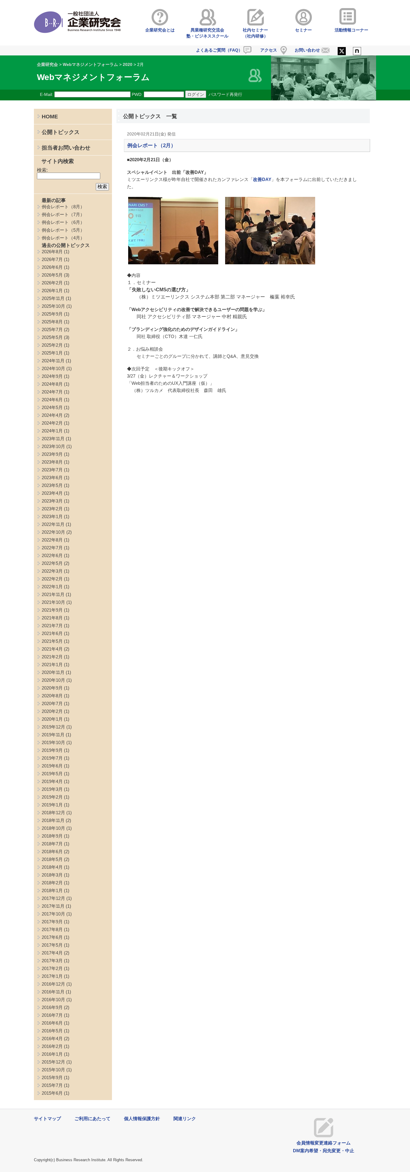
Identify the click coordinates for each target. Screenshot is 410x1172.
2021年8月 (52, 617)
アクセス (268, 50)
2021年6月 (52, 633)
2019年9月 (52, 750)
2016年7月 (52, 1015)
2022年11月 (53, 524)
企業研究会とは (160, 30)
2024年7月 (52, 391)
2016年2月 (52, 1046)
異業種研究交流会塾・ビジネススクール (207, 33)
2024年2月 (52, 423)
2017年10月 (53, 913)
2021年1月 (52, 664)
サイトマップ (47, 1118)
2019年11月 (53, 734)
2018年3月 (52, 874)
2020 (127, 64)
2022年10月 (53, 532)
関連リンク (184, 1118)
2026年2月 (52, 282)
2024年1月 (52, 430)
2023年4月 (52, 493)
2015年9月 (52, 1077)
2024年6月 (52, 399)
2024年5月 (52, 407)
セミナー (303, 30)
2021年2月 (52, 656)
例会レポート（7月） (63, 214)
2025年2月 (52, 345)
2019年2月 (52, 797)
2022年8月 (52, 539)
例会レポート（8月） (63, 206)
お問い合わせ (307, 50)
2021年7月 (52, 625)
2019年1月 (52, 804)
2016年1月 (52, 1054)
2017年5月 (52, 945)
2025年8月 (52, 321)
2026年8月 (52, 251)
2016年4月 (52, 1038)
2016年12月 (53, 984)
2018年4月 (52, 867)
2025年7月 (52, 329)
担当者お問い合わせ (66, 148)
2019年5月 (52, 773)
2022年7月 (52, 547)
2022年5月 (52, 563)
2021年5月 (52, 641)
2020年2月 (52, 711)
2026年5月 (52, 274)
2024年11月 (53, 360)
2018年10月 (53, 828)
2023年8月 (52, 461)
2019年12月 (53, 726)
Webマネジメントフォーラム (90, 64)
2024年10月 (53, 368)
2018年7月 (52, 843)
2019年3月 (52, 789)
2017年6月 (52, 937)
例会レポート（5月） (63, 230)
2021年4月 (52, 648)
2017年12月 (53, 898)
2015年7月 (52, 1085)
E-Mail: (46, 94)
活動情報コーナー (351, 30)
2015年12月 (53, 1061)
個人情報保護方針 (142, 1118)
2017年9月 (52, 921)
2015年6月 (52, 1093)
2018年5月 (52, 859)
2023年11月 (53, 438)
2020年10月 (53, 680)
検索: (42, 170)
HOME (50, 117)
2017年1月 (52, 976)
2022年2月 (52, 578)
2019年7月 (52, 758)
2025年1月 (52, 352)
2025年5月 (52, 337)
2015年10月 (53, 1069)
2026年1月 (52, 290)
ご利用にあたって (92, 1118)
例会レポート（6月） (63, 222)
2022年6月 (52, 555)
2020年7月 (52, 703)
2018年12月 (53, 812)
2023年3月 (52, 500)
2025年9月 (52, 313)
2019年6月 (52, 765)
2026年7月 (52, 259)
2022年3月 (52, 571)
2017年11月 (53, 906)
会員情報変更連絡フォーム (324, 1142)
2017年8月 (52, 929)
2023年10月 (53, 446)
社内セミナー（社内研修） (255, 33)
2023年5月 (52, 485)
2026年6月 (52, 267)
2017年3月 (52, 960)
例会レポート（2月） (151, 145)
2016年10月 (53, 999)
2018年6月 (52, 851)
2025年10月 (53, 306)
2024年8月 (52, 384)
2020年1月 (52, 719)
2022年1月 (52, 586)
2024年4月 (52, 415)
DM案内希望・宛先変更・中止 (323, 1150)
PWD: (137, 94)
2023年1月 (52, 516)
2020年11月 (53, 672)
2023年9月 (52, 454)
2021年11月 (53, 594)
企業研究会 (47, 64)
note (357, 51)
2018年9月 (52, 835)
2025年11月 (53, 298)
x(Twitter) (342, 51)
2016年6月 (52, 1022)
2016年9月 (52, 1007)
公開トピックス (61, 132)
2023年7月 (52, 469)
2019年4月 (52, 781)
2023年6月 (52, 477)
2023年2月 (52, 508)
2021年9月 (52, 610)
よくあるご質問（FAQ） (219, 50)
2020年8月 (52, 695)
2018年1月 (52, 890)
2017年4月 (52, 952)
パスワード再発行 (225, 94)
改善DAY (262, 179)
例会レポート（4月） (63, 237)
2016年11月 (53, 991)
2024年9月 (52, 376)
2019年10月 (53, 742)
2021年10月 (53, 602)
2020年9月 (52, 687)
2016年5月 (52, 1030)
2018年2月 (52, 882)
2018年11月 (53, 820)
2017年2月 (52, 968)
